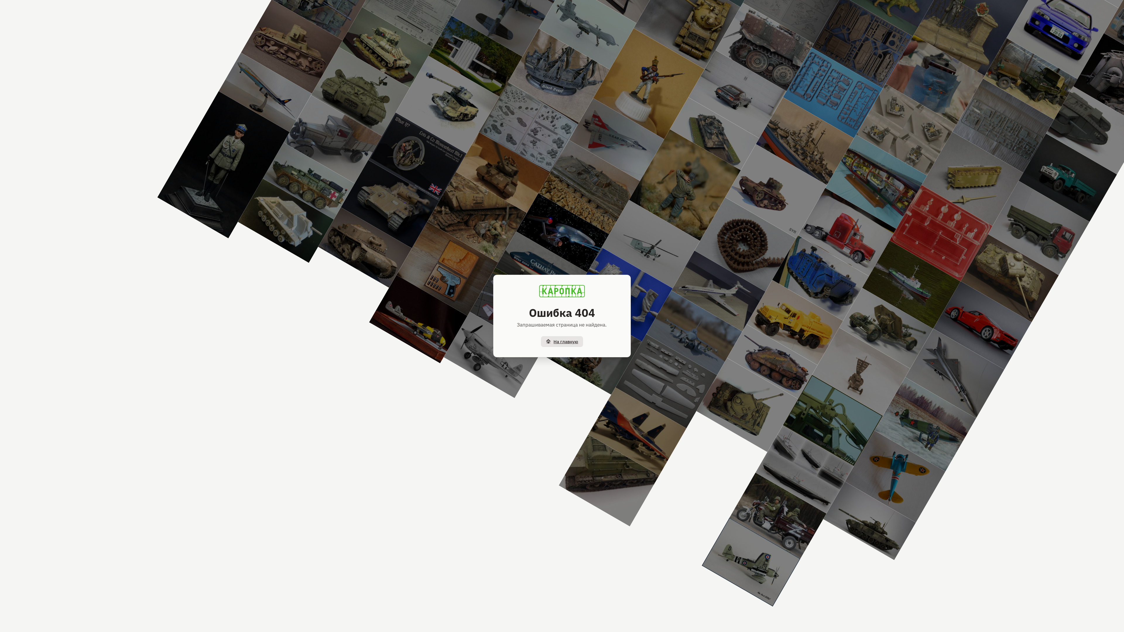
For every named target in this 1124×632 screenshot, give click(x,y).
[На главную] (562, 291)
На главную (566, 341)
